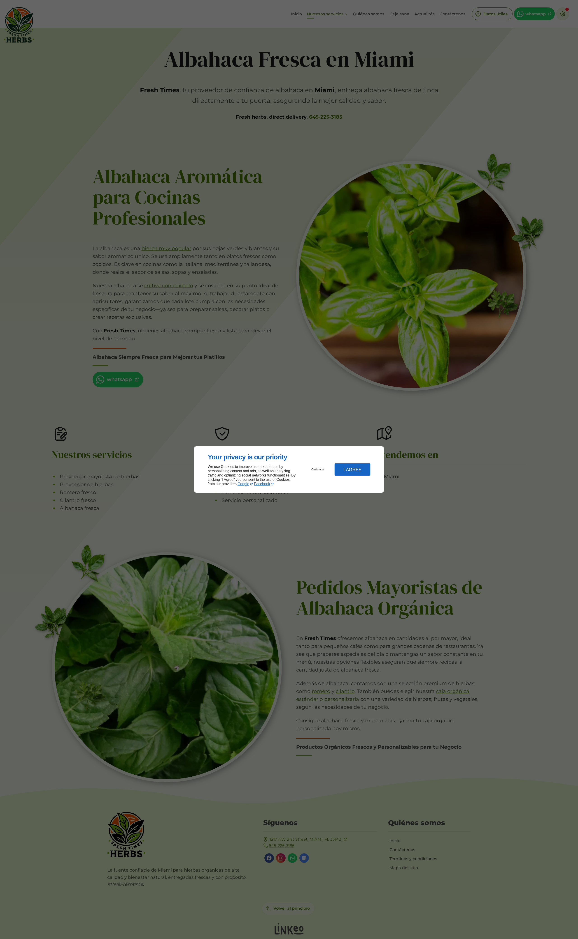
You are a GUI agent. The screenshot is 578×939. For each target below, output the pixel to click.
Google (243, 484)
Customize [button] (317, 469)
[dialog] (289, 469)
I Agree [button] (352, 469)
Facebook (262, 484)
